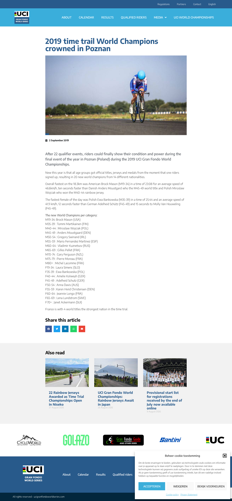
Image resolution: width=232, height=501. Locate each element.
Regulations (164, 4)
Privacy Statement (189, 494)
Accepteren (151, 486)
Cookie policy (172, 494)
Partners (181, 4)
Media (158, 17)
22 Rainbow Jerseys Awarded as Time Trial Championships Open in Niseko (66, 398)
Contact (197, 4)
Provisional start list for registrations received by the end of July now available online (164, 400)
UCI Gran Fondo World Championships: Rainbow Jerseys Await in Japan (116, 398)
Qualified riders (134, 17)
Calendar (86, 17)
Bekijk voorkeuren (211, 486)
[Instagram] (14, 4)
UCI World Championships (194, 17)
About (67, 17)
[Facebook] (16, 4)
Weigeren (180, 486)
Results (107, 17)
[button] (225, 455)
